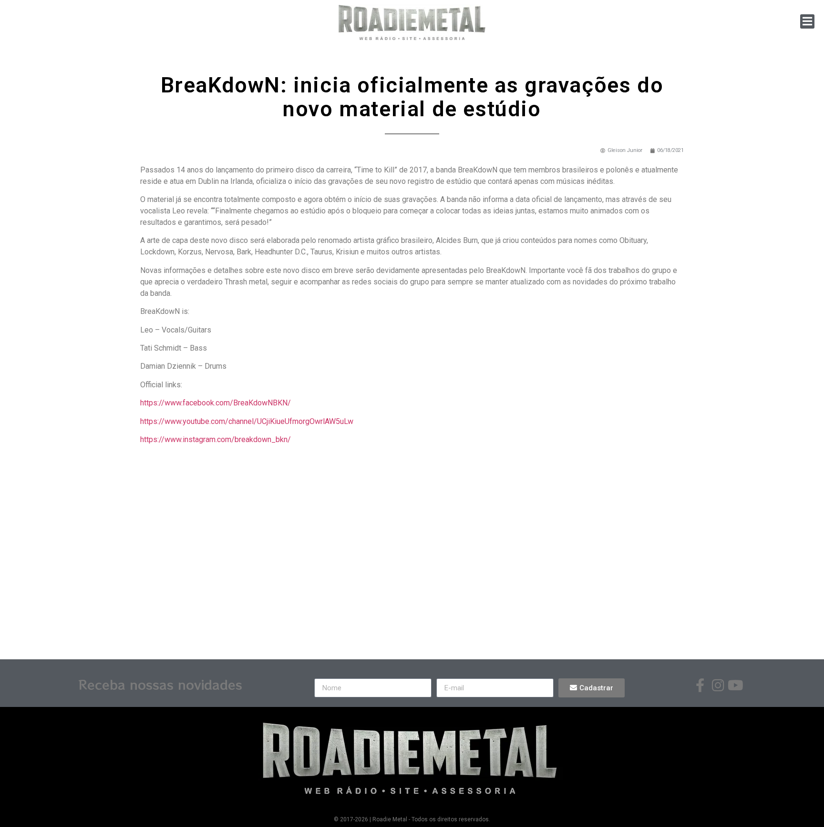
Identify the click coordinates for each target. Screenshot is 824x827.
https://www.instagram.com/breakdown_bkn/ (215, 439)
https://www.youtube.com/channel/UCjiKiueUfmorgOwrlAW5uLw (246, 421)
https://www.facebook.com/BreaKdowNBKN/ (215, 402)
